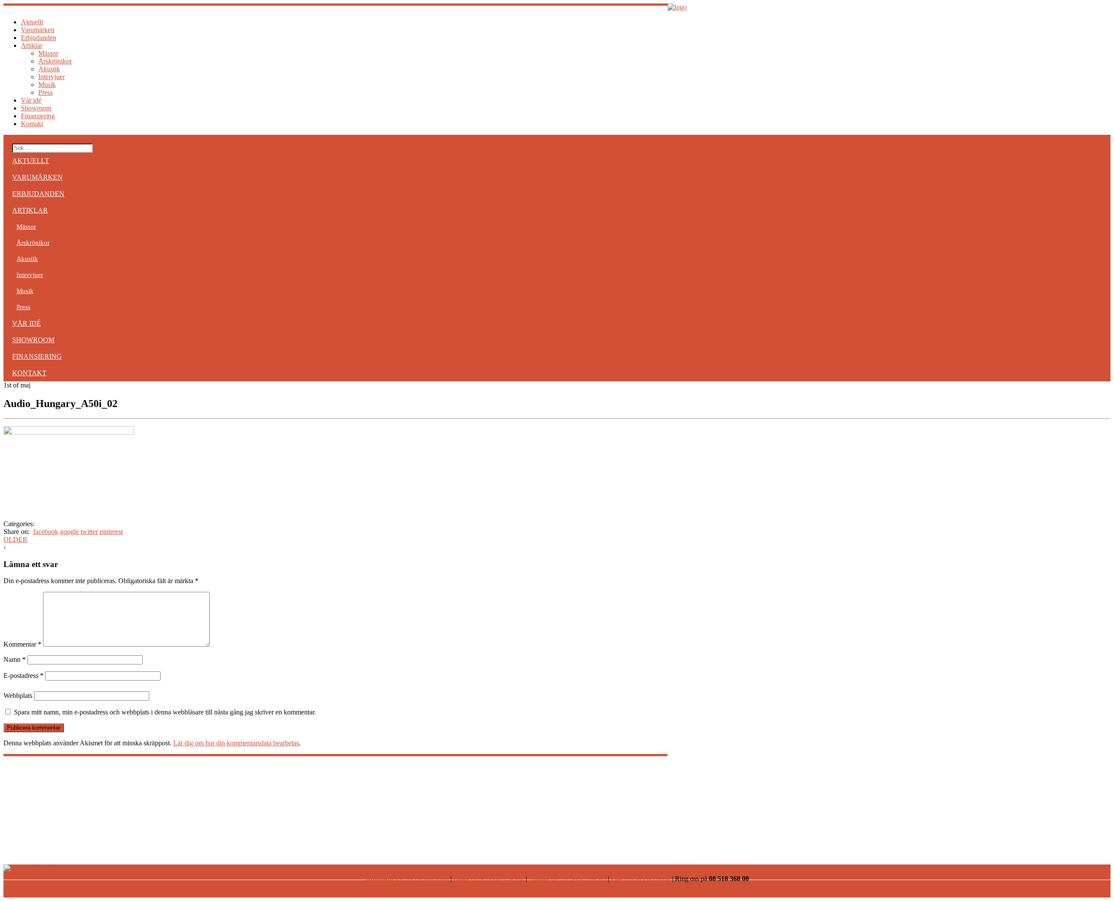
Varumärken (37, 29)
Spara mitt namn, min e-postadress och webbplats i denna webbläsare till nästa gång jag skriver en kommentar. (165, 712)
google (69, 531)
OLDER (15, 539)
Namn (14, 659)
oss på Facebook (640, 878)
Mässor (48, 53)
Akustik (49, 69)
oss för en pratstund (407, 878)
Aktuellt (32, 22)
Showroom (36, 108)
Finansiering (38, 116)
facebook (45, 531)
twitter (89, 531)
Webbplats (17, 695)
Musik (47, 84)
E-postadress (23, 675)
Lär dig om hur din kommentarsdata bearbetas (236, 743)
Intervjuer (51, 76)
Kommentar (22, 644)
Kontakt (32, 123)
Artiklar (31, 45)
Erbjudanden (38, 37)
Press (45, 92)
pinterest (111, 531)
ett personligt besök (488, 878)
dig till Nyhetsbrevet (567, 878)
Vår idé (31, 100)
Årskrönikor (55, 61)
